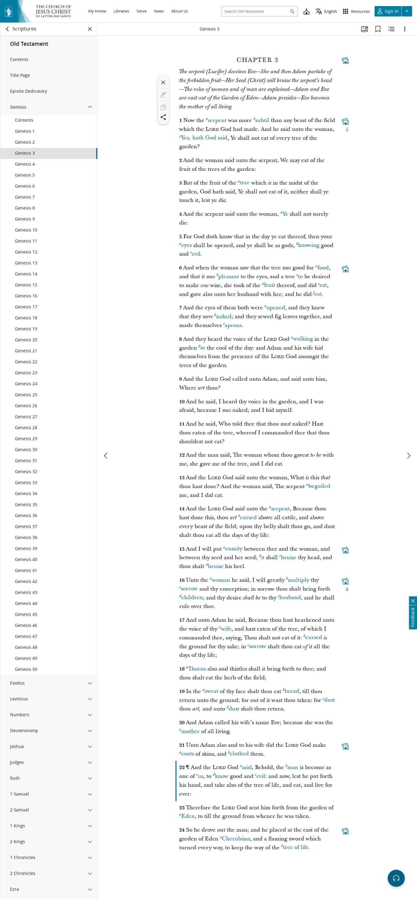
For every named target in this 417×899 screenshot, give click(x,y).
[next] (408, 456)
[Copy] (163, 107)
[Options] (405, 29)
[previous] (106, 456)
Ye (285, 214)
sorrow (189, 589)
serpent (217, 120)
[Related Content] (391, 29)
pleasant (228, 276)
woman (221, 580)
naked (223, 316)
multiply (298, 580)
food (323, 267)
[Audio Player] (396, 878)
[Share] (163, 117)
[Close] (163, 82)
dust (329, 700)
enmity (233, 549)
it (262, 557)
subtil (262, 120)
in (202, 348)
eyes (186, 245)
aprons (233, 325)
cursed (248, 517)
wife (226, 629)
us (200, 776)
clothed (239, 754)
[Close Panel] (90, 29)
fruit (269, 285)
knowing (308, 245)
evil (196, 254)
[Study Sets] (364, 29)
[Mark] (163, 95)
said (247, 767)
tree (245, 183)
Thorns (197, 669)
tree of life (296, 847)
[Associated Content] (345, 60)
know (221, 776)
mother (190, 731)
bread (292, 691)
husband (290, 598)
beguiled (319, 486)
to (300, 276)
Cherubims (236, 839)
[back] (8, 29)
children (192, 598)
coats (187, 754)
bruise (288, 557)
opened (276, 307)
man (292, 767)
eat (323, 285)
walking (303, 339)
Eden (188, 816)
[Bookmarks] (378, 29)
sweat (211, 691)
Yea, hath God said (204, 138)
